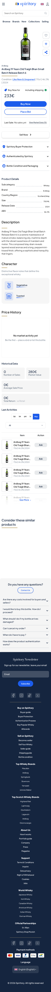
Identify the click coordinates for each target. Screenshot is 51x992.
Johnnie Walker (25, 790)
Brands (15, 21)
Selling (45, 21)
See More (24, 499)
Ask (41, 445)
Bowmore (26, 781)
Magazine (25, 851)
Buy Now (25, 103)
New (24, 21)
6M (25, 417)
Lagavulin (25, 814)
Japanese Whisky (25, 895)
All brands (25, 729)
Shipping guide (25, 753)
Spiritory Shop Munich (25, 932)
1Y (30, 417)
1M (20, 417)
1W (14, 417)
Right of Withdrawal (25, 875)
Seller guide (25, 748)
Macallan (25, 768)
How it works (25, 834)
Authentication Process (25, 720)
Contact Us (25, 590)
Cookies (25, 879)
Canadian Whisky (25, 903)
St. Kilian (25, 927)
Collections (34, 21)
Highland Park (25, 801)
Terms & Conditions (25, 862)
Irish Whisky (25, 899)
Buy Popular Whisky (25, 724)
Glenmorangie (25, 823)
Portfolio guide (25, 838)
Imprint (25, 866)
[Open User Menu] (47, 4)
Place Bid (25, 111)
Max (36, 417)
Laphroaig (25, 806)
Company (25, 842)
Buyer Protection (25, 716)
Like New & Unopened (24, 79)
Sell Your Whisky (25, 744)
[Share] (46, 52)
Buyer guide (25, 712)
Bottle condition (25, 757)
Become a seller (25, 740)
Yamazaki (25, 786)
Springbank (25, 777)
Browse (6, 21)
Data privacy (25, 871)
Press (25, 847)
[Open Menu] (3, 4)
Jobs (25, 883)
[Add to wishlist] (46, 35)
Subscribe (25, 683)
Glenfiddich (25, 810)
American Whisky (25, 908)
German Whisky (25, 916)
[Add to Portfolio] (46, 43)
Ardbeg (25, 773)
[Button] (13, 695)
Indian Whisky (25, 912)
